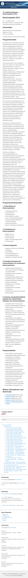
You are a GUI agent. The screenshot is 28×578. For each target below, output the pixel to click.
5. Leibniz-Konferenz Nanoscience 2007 (13, 433)
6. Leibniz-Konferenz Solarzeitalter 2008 (13, 435)
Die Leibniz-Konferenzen (7, 424)
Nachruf (4, 520)
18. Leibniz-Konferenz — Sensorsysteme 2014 (15, 453)
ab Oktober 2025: (5, 493)
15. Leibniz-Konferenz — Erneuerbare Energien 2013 (16, 449)
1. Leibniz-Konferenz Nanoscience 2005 (13, 427)
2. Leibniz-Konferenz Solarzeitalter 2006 (13, 429)
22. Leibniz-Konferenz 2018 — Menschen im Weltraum (14, 462)
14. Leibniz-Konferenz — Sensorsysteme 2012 (11, 13)
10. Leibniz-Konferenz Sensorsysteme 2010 (14, 440)
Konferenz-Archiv (7, 426)
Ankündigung (5, 516)
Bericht (3, 518)
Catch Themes (19, 575)
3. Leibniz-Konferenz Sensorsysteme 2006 (14, 430)
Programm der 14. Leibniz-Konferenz (14, 447)
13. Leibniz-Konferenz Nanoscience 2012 (14, 445)
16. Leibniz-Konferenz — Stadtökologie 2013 (14, 450)
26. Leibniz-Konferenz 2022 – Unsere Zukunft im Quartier (15, 469)
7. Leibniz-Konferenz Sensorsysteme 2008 (14, 436)
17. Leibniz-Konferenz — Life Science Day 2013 (15, 452)
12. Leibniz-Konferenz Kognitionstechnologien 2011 (16, 443)
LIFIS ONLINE (13, 527)
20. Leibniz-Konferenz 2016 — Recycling (14, 457)
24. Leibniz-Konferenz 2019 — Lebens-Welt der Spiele (14, 466)
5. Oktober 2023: (5, 505)
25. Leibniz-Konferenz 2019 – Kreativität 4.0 (12, 467)
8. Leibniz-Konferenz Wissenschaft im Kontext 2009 (16, 437)
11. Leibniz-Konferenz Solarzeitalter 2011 (14, 442)
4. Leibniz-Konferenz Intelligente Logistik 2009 (15, 432)
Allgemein (4, 514)
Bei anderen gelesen (6, 517)
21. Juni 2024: (4, 497)
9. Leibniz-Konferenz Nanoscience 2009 (13, 439)
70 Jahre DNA (19, 479)
